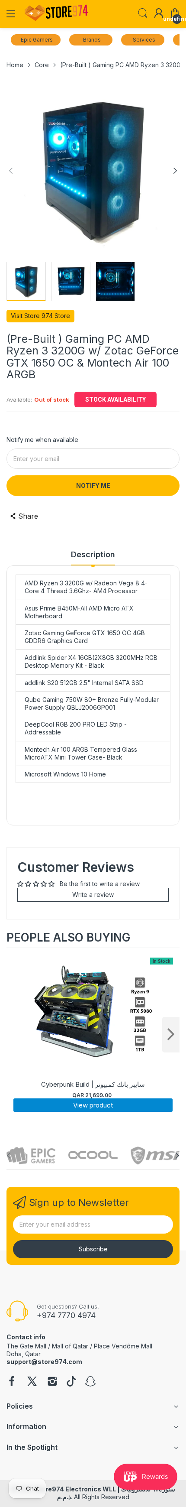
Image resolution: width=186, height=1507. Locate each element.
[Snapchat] (90, 1382)
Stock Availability (115, 399)
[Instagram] (52, 1382)
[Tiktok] (71, 1382)
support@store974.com (44, 1361)
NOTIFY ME (93, 485)
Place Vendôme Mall (123, 1346)
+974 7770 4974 (66, 1315)
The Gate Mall (26, 1346)
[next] (171, 1034)
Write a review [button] (93, 894)
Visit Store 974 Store (40, 315)
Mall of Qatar (70, 1346)
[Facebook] (11, 1382)
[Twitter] (32, 1382)
